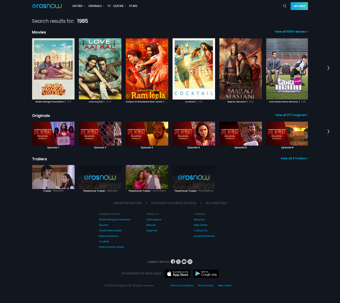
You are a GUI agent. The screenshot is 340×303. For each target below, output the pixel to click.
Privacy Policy (206, 285)
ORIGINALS (95, 6)
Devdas (103, 225)
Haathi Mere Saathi (110, 230)
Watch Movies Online (111, 247)
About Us (199, 219)
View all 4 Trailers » (294, 158)
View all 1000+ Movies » (291, 32)
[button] (328, 68)
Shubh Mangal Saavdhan (115, 219)
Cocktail (104, 241)
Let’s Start (299, 6)
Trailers (39, 159)
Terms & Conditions (182, 285)
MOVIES (78, 6)
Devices (151, 225)
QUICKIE (118, 6)
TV (109, 6)
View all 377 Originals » (291, 115)
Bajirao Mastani (108, 236)
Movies (39, 32)
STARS (133, 6)
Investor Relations (204, 236)
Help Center (200, 225)
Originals (41, 115)
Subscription (154, 219)
